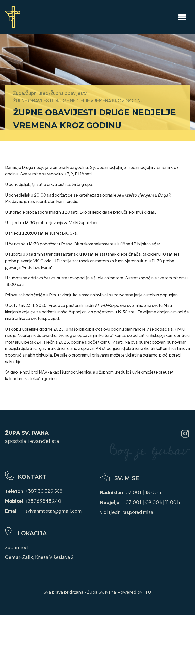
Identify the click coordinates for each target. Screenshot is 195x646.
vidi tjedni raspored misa (126, 512)
